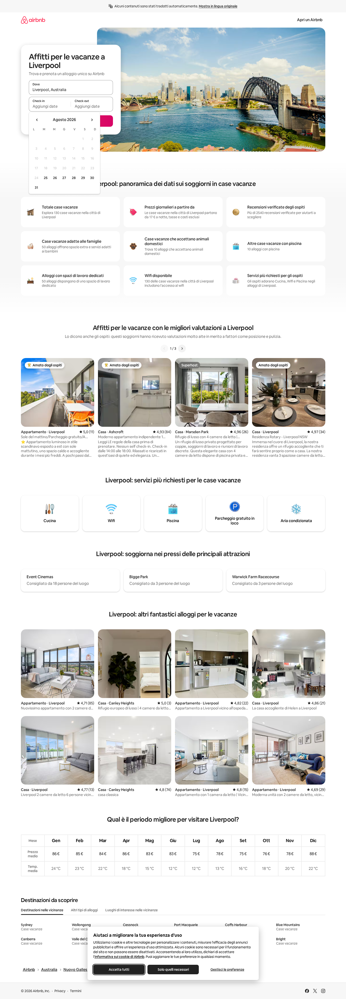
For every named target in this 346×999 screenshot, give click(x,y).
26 (55, 178)
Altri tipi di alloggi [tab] (84, 910)
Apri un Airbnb (309, 19)
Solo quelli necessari (173, 969)
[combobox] (71, 89)
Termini (75, 991)
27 (64, 178)
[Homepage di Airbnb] (33, 19)
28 (74, 178)
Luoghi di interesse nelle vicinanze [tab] (131, 910)
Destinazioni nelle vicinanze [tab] (42, 910)
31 (36, 187)
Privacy (59, 991)
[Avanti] (182, 348)
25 (46, 178)
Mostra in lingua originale (218, 6)
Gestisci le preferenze (227, 969)
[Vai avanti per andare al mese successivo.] (91, 119)
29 (83, 178)
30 (92, 178)
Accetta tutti (119, 969)
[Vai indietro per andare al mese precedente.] (37, 119)
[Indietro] (164, 348)
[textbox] (50, 106)
